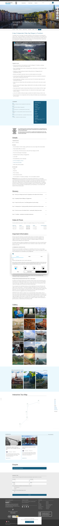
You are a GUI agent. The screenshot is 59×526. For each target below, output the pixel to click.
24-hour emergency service (18, 160)
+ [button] (1, 398)
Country (14, 482)
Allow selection (29, 271)
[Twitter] (57, 18)
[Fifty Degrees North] (9, 3)
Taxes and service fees (17, 162)
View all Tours (45, 370)
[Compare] (57, 10)
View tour (17, 380)
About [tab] (41, 256)
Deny (18, 271)
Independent (36, 116)
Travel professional (16, 487)
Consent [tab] (17, 256)
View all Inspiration (50, 434)
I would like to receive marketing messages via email (19, 490)
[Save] (57, 8)
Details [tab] (30, 256)
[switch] (25, 268)
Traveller (15, 488)
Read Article (8, 458)
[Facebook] (57, 15)
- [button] (1, 399)
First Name (14, 479)
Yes (14, 491)
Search (53, 2)
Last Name (32, 479)
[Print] (57, 13)
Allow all (41, 271)
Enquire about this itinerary (18, 468)
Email (31, 482)
